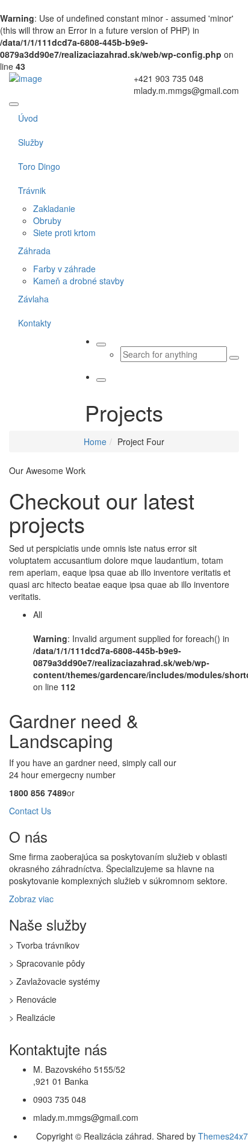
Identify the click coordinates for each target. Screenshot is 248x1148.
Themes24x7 (223, 1136)
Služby (30, 142)
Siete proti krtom (64, 232)
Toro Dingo (39, 166)
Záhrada (34, 251)
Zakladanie (54, 208)
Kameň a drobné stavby (78, 281)
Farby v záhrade (64, 269)
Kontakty (34, 323)
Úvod (28, 118)
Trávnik (32, 190)
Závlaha (33, 299)
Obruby (47, 220)
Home (95, 441)
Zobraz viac (31, 899)
